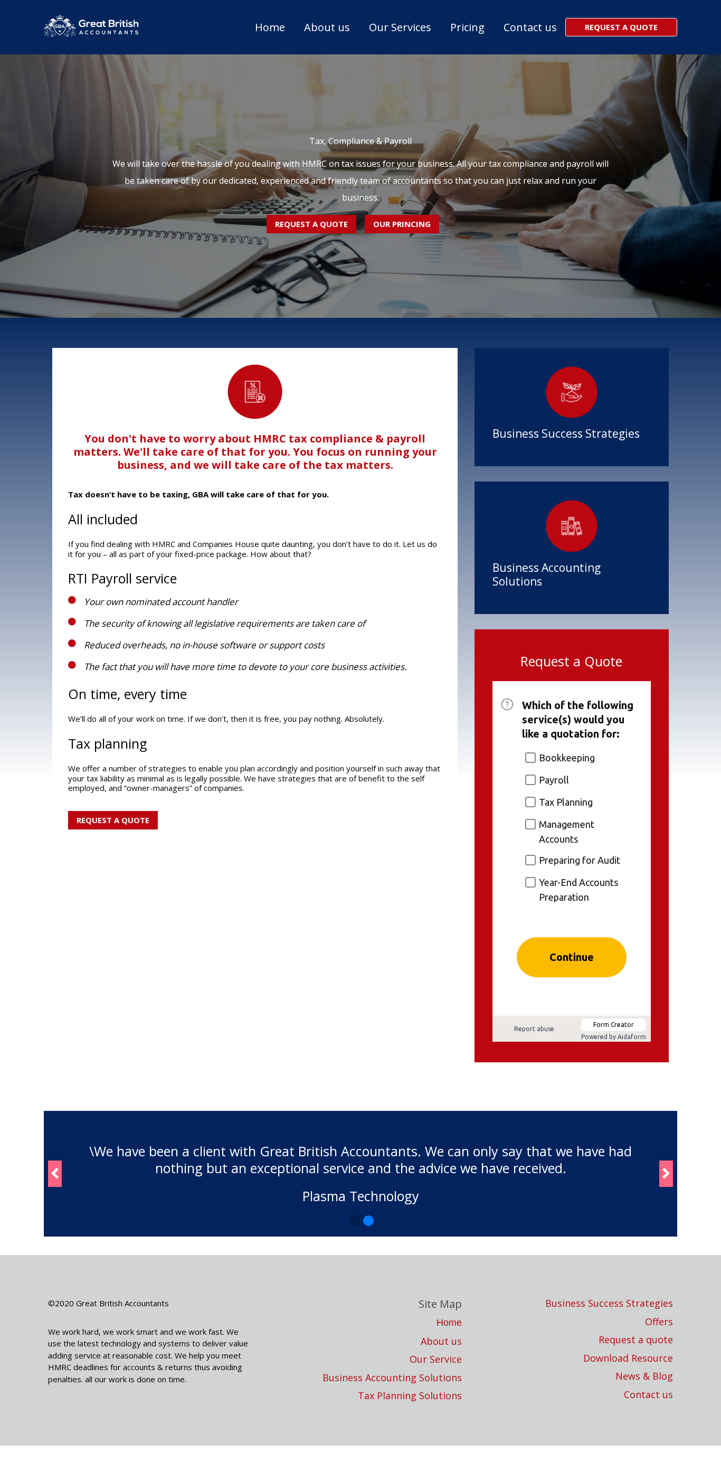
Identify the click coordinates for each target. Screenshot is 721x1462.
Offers (659, 1322)
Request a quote (636, 1340)
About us (327, 27)
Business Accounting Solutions (546, 574)
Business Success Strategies (566, 433)
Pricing (467, 27)
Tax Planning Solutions (410, 1396)
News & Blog (644, 1376)
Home (270, 27)
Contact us (530, 27)
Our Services (400, 27)
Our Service (436, 1359)
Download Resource (628, 1358)
